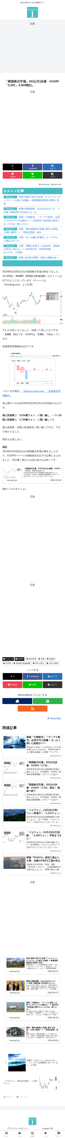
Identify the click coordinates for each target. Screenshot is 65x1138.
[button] (52, 175)
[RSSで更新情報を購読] (32, 709)
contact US (47, 1128)
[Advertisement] (32, 47)
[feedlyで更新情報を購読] (48, 701)
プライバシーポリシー (17, 1128)
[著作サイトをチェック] (17, 701)
